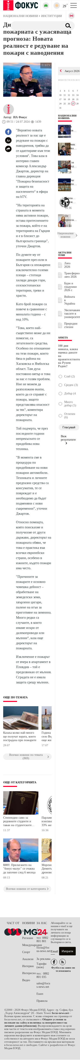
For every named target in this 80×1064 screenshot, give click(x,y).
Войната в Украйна (69, 300)
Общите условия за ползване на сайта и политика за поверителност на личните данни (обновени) (35, 1022)
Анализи (27, 959)
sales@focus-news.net (43, 985)
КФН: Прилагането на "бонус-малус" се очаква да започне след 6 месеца (19, 868)
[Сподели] (8, 149)
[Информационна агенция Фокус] (54, 962)
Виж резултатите (68, 438)
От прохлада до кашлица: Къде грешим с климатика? (71, 218)
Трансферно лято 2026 (72, 275)
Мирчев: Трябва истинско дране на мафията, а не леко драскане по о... (71, 146)
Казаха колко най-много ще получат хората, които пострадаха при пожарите (19, 736)
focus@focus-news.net (43, 949)
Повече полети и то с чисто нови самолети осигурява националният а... (71, 182)
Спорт (26, 952)
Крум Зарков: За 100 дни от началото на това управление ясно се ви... (71, 128)
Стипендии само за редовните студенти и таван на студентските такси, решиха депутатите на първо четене (17, 822)
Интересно (29, 973)
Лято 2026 (67, 265)
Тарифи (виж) (41, 965)
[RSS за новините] (62, 962)
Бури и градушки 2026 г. (70, 287)
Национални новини (67, 116)
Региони (27, 938)
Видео (26, 980)
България (28, 931)
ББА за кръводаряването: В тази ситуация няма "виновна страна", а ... (71, 164)
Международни (29, 945)
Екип (39, 993)
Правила (41, 1000)
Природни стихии (70, 325)
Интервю (28, 966)
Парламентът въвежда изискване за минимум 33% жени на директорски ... (71, 200)
